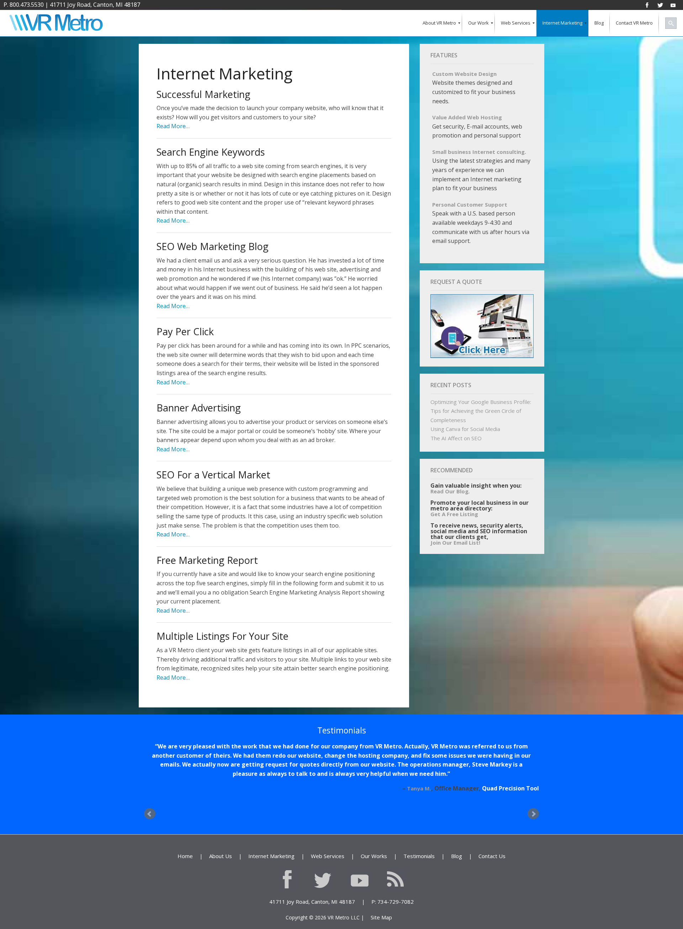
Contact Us (491, 847)
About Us (220, 847)
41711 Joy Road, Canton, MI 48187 (95, 5)
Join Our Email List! (455, 542)
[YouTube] (673, 5)
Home (185, 847)
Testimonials (419, 847)
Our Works (374, 847)
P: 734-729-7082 (392, 892)
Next (533, 805)
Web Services (327, 847)
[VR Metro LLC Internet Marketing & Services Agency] (55, 23)
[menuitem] (439, 23)
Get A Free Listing (454, 514)
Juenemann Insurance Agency (497, 779)
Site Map (381, 908)
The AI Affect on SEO (456, 438)
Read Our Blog (449, 491)
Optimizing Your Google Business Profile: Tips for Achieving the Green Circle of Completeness (480, 411)
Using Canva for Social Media (465, 428)
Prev (149, 805)
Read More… (173, 126)
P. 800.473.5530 (24, 5)
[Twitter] (660, 5)
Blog (456, 847)
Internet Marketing (271, 847)
